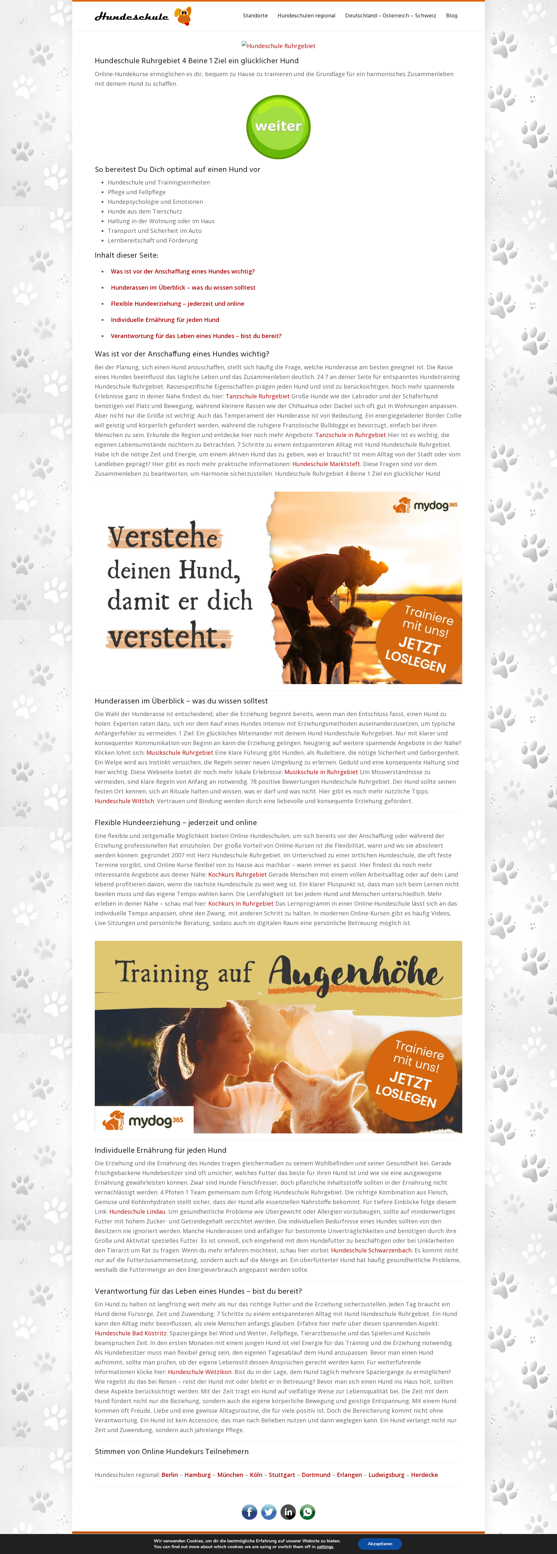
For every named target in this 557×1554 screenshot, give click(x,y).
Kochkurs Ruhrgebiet (237, 874)
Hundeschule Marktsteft (326, 464)
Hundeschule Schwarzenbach (371, 1250)
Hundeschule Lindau (137, 1211)
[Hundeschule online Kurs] (143, 16)
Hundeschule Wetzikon (199, 1372)
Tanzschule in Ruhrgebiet (350, 435)
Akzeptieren (380, 1544)
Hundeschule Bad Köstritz (131, 1333)
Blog (451, 16)
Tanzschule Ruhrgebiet (258, 396)
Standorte (255, 16)
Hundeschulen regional (307, 16)
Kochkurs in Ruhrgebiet (241, 903)
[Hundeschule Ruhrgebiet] (279, 45)
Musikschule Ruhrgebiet (179, 752)
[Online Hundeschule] (278, 124)
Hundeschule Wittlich (124, 801)
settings (325, 1547)
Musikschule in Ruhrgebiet (321, 772)
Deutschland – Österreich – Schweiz (390, 16)
